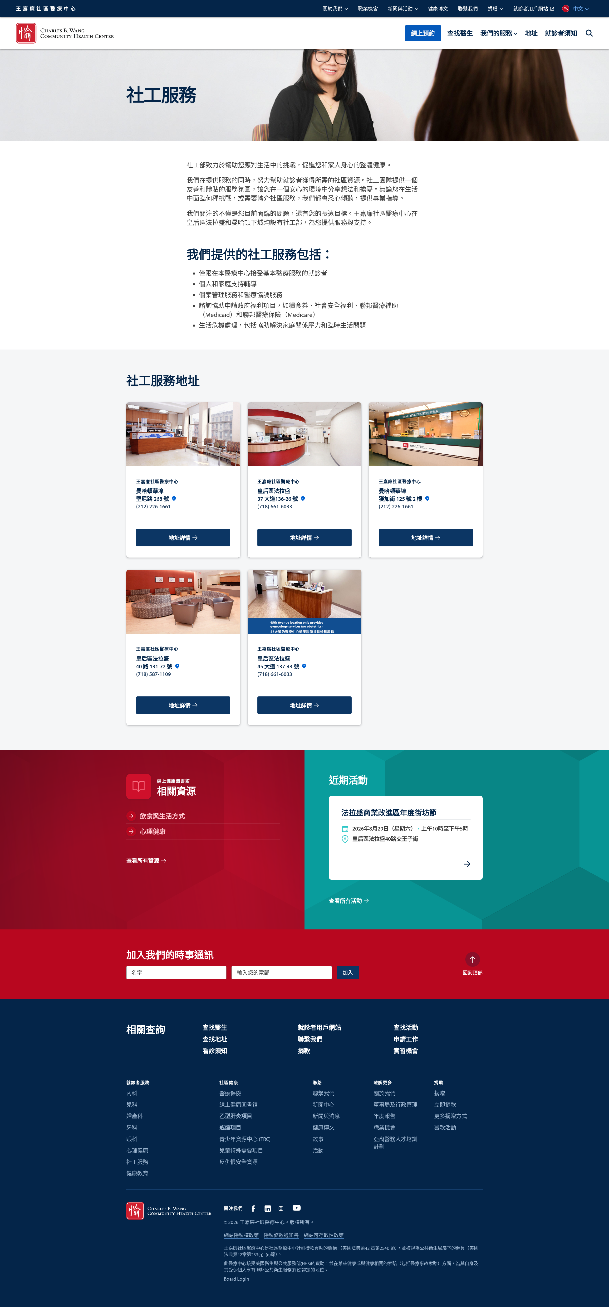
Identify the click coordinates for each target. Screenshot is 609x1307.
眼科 (131, 1138)
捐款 (304, 1051)
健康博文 (323, 1127)
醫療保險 (230, 1093)
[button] (335, 8)
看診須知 (214, 1051)
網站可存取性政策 (324, 1235)
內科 (131, 1093)
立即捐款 (445, 1104)
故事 (318, 1138)
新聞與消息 (326, 1115)
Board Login (236, 1279)
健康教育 (137, 1173)
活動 (318, 1150)
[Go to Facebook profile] (253, 1208)
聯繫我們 (310, 1039)
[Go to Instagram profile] (282, 1208)
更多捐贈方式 (450, 1115)
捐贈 (439, 1093)
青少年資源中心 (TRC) (245, 1138)
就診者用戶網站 (319, 1027)
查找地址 (214, 1039)
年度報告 (384, 1115)
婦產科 (134, 1115)
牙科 (131, 1127)
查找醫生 (460, 33)
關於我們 (384, 1093)
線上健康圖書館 (238, 1104)
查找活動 (405, 1027)
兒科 (131, 1104)
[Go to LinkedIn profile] (267, 1208)
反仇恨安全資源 (238, 1161)
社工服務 (137, 1161)
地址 (531, 33)
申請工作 (405, 1039)
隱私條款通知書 (281, 1235)
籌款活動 (445, 1127)
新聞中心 (323, 1104)
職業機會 (384, 1127)
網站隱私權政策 (241, 1235)
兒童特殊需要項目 (241, 1150)
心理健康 (137, 1150)
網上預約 (423, 33)
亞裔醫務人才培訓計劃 (395, 1142)
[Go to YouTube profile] (296, 1208)
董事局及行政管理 (395, 1104)
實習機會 (405, 1051)
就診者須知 (561, 33)
